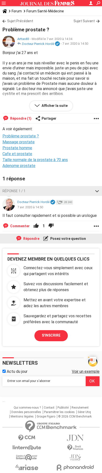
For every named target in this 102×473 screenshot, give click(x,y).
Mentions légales (22, 416)
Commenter (19, 226)
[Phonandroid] (75, 467)
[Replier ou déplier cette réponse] (97, 191)
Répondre (31, 239)
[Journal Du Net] (75, 438)
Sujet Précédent (20, 21)
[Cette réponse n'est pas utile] (51, 226)
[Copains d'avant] (26, 457)
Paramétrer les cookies (59, 412)
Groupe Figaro (46, 416)
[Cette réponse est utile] (36, 226)
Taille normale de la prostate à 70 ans (35, 159)
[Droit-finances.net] (75, 448)
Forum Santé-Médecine (45, 11)
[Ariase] (26, 467)
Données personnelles (26, 412)
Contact (49, 407)
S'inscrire (51, 335)
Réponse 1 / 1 (14, 191)
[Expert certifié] (57, 44)
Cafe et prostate (17, 153)
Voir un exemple (86, 371)
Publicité (63, 407)
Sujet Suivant (84, 21)
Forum (17, 11)
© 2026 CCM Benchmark (75, 416)
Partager (49, 118)
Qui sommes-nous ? (27, 407)
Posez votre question (68, 239)
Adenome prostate (18, 165)
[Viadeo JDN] (75, 457)
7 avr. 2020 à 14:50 (75, 44)
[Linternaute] (26, 447)
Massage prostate (18, 142)
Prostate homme (17, 148)
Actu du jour (16, 371)
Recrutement (80, 407)
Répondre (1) (20, 118)
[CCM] (26, 438)
